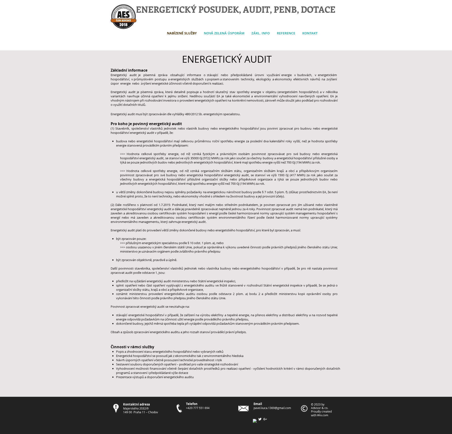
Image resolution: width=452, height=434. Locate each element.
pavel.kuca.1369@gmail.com (272, 408)
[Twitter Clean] (260, 419)
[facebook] (255, 421)
